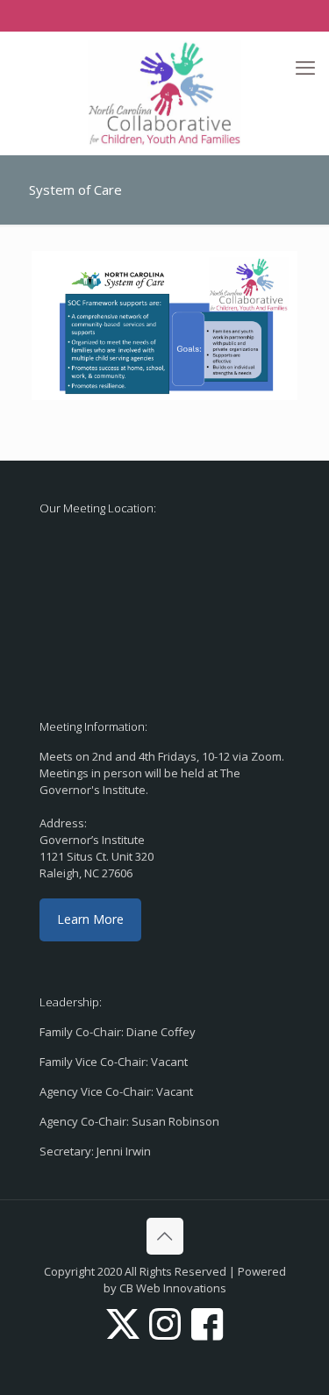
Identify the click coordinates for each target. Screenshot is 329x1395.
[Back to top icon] (165, 1236)
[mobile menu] (305, 67)
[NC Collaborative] (164, 93)
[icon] (207, 1323)
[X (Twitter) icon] (122, 1323)
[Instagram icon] (165, 1323)
